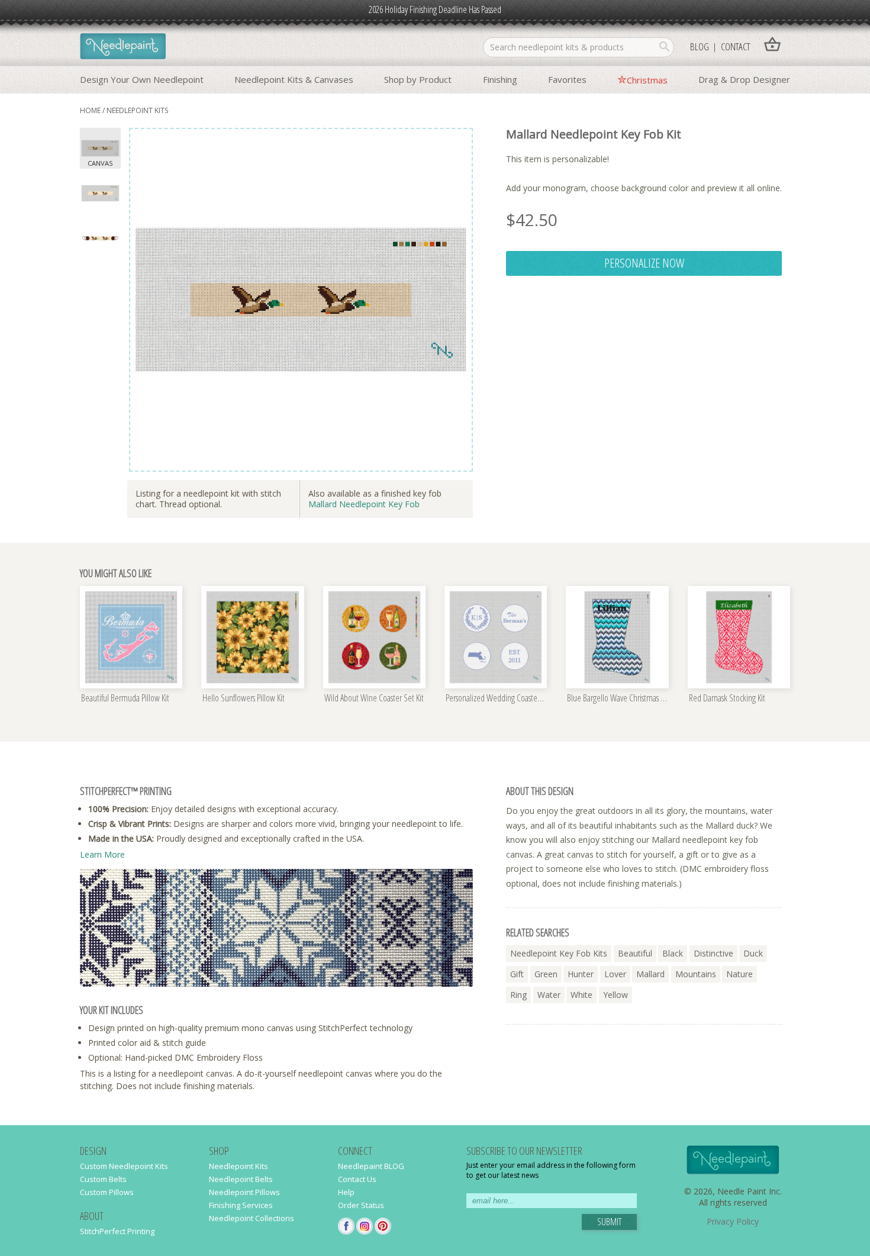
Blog (699, 46)
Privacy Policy (733, 1221)
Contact (735, 46)
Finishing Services (241, 1205)
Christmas (647, 80)
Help (346, 1192)
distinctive (713, 953)
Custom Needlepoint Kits (124, 1166)
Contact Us (357, 1179)
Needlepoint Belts (241, 1179)
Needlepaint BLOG (371, 1166)
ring (518, 994)
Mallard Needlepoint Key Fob (364, 504)
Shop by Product (418, 79)
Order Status (361, 1205)
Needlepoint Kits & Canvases (293, 79)
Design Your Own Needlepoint (142, 79)
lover (615, 974)
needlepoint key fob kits (558, 953)
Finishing (500, 79)
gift (517, 974)
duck (753, 953)
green (546, 974)
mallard (650, 974)
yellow (615, 994)
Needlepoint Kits (137, 110)
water (548, 994)
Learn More (102, 854)
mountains (695, 974)
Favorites (567, 79)
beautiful (635, 953)
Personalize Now (644, 263)
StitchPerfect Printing (117, 1231)
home (90, 110)
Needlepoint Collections (251, 1218)
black (672, 953)
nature (739, 974)
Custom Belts (103, 1179)
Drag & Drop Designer (744, 79)
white (581, 994)
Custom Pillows (107, 1192)
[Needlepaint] (123, 47)
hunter (581, 974)
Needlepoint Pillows (244, 1192)
